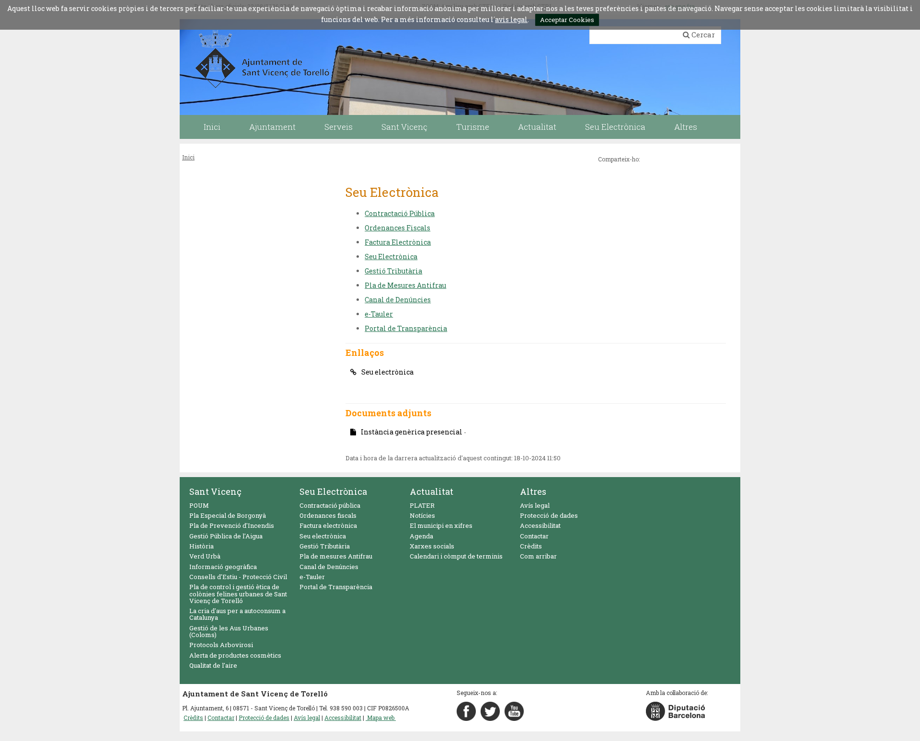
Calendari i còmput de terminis (456, 556)
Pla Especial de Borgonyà (227, 515)
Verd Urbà (204, 556)
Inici (188, 157)
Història (201, 546)
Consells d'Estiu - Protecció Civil (238, 576)
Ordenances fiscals (327, 515)
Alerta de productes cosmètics (235, 655)
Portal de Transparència (406, 328)
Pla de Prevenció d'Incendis (231, 525)
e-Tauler (379, 314)
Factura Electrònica (398, 242)
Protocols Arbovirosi (221, 644)
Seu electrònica (387, 371)
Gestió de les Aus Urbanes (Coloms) (228, 631)
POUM (199, 505)
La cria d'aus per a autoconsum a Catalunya (237, 614)
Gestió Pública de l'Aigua (226, 536)
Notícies (422, 515)
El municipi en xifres (441, 525)
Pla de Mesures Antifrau (405, 285)
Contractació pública (329, 505)
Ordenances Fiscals (397, 227)
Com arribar (538, 556)
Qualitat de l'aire (213, 665)
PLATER (422, 505)
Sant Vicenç (215, 491)
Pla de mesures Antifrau (335, 556)
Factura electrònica (328, 525)
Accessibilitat (540, 525)
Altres (533, 491)
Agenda (421, 536)
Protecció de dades (549, 515)
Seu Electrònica (391, 256)
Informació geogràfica (223, 566)
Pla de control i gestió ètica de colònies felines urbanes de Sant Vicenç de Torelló (238, 593)
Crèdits (531, 546)
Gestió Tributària (393, 270)
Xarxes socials (432, 546)
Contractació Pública (400, 213)
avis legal (511, 19)
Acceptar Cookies (567, 19)
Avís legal (535, 505)
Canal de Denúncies (398, 299)
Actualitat (431, 491)
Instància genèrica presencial (413, 431)
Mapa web (381, 717)
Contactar (534, 536)
